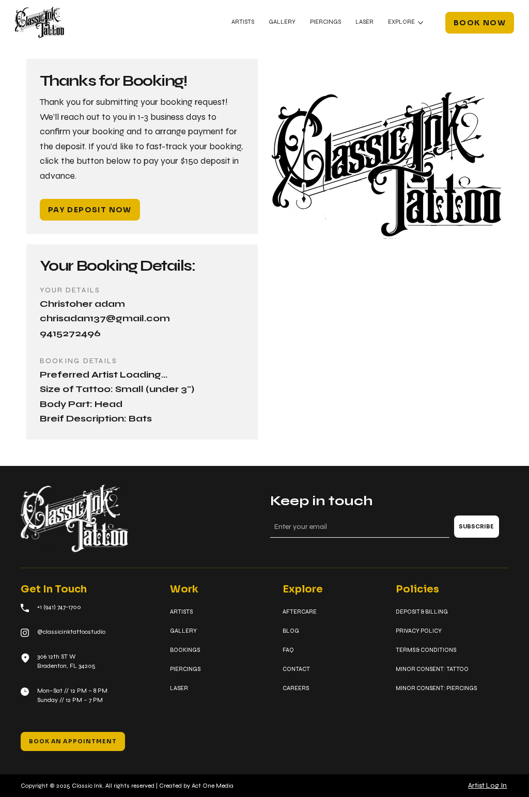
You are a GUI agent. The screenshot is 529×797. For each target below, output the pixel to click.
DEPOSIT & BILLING (422, 611)
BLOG (291, 630)
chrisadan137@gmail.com (105, 318)
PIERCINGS (185, 669)
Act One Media (213, 785)
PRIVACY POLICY (419, 630)
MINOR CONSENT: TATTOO (432, 669)
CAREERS (296, 688)
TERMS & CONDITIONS (426, 649)
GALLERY (183, 630)
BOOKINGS (185, 649)
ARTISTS (181, 611)
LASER (179, 688)
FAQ (288, 649)
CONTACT (296, 669)
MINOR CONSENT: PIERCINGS (436, 688)
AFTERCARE (300, 611)
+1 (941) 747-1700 (59, 607)
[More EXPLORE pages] (420, 22)
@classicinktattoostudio (71, 631)
